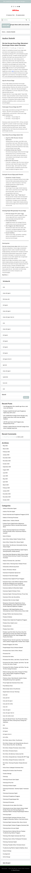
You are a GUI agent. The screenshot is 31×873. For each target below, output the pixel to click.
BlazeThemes (16, 870)
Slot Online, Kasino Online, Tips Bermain (12, 740)
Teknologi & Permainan (8, 802)
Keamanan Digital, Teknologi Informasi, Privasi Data (15, 594)
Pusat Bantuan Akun (8, 685)
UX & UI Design (6, 857)
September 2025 (7, 466)
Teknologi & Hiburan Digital (9, 785)
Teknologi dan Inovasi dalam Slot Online (12, 805)
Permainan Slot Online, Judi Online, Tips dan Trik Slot (15, 659)
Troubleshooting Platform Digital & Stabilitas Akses (15, 848)
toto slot (5, 383)
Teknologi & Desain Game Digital (11, 779)
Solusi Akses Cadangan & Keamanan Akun (13, 767)
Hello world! (20, 437)
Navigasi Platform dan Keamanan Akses (12, 614)
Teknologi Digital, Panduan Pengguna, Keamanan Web (16, 825)
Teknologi (5, 776)
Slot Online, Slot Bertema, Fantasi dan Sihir (13, 754)
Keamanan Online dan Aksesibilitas (11, 597)
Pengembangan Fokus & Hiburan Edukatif (13, 647)
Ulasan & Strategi (7, 851)
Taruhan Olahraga (7, 773)
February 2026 (6, 451)
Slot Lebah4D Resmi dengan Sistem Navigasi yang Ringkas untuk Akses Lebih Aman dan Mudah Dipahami (15, 417)
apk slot (5, 365)
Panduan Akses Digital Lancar (10, 623)
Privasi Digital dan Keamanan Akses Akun (13, 682)
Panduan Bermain (7, 626)
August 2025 (6, 470)
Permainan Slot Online (8, 656)
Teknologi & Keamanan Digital (10, 793)
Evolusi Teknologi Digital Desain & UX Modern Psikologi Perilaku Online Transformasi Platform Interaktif (14, 531)
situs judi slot (6, 697)
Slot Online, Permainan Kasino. (10, 751)
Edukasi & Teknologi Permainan (10, 517)
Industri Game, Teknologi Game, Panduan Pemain (15, 563)
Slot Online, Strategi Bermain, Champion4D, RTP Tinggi (16, 757)
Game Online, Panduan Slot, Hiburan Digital (13, 542)
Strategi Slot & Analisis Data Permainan (12, 770)
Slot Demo (5, 728)
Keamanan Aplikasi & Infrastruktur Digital (13, 588)
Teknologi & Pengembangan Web (11, 799)
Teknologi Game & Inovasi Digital (11, 828)
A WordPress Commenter (9, 437)
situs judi (5, 695)
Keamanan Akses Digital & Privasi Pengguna (13, 578)
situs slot (5, 706)
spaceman (5, 377)
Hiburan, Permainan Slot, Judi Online (11, 560)
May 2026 (5, 445)
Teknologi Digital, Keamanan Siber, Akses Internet (15, 822)
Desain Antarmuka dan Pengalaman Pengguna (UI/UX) (16, 514)
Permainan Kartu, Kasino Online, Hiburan (12, 650)
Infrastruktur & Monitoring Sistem (11, 566)
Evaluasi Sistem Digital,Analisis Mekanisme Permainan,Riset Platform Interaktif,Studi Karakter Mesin (15, 525)
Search (4, 394)
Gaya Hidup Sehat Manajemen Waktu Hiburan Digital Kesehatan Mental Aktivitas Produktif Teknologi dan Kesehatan (15, 556)
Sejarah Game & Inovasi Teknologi (11, 691)
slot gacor (5, 305)
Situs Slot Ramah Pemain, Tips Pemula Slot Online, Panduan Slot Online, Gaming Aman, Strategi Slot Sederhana (15, 720)
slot (13, 71)
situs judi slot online (8, 704)
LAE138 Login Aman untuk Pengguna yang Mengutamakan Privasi (15, 1)
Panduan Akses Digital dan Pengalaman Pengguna (15, 620)
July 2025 (5, 472)
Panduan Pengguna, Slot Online (10, 644)
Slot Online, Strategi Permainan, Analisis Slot (14, 760)
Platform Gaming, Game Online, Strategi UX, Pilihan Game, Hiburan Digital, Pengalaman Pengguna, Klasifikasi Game (15, 673)
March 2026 (6, 448)
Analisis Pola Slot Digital (9, 511)
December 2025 (6, 457)
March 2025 (6, 485)
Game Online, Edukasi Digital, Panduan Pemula (14, 539)
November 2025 (7, 460)
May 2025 (5, 479)
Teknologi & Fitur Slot (8, 782)
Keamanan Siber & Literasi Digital (11, 600)
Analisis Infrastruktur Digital (9, 508)
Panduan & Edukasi (7, 617)
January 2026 (6, 454)
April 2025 (5, 481)
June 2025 (5, 476)
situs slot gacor (7, 293)
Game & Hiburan (7, 536)
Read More (4, 275)
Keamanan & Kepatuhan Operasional (11, 572)
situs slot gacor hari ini (8, 317)
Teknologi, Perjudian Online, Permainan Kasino (14, 845)
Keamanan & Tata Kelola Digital (10, 575)
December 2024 (6, 494)
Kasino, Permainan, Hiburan (9, 569)
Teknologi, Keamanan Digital (10, 842)
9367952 (6, 48)
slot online (5, 737)
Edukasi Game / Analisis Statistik (11, 520)
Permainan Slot (6, 653)
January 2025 (6, 491)
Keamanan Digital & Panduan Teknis (11, 591)
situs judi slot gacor (8, 701)
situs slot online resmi (8, 716)
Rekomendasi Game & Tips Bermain (11, 688)
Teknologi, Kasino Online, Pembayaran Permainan (15, 839)
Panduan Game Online (8, 629)
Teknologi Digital (7, 814)
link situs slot (6, 299)
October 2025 (6, 463)
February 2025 (6, 488)
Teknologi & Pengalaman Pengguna (11, 796)
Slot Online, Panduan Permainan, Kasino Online (14, 748)
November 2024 (7, 497)
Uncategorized (6, 854)
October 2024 (6, 500)
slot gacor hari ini (7, 359)
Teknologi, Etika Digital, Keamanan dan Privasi (14, 836)
